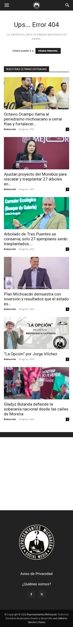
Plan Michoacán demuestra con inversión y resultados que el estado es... (36, 299)
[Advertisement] (36, 473)
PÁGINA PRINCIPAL (48, 51)
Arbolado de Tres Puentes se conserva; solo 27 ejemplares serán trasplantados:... (35, 239)
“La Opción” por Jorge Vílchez (30, 354)
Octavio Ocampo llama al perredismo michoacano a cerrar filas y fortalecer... (33, 119)
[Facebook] (31, 594)
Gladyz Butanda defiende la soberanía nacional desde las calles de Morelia (36, 409)
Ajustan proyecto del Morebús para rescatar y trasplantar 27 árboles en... (35, 179)
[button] (6, 5)
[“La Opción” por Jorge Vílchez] (36, 333)
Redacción (10, 129)
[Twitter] (42, 594)
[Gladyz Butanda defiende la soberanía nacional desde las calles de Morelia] (36, 383)
